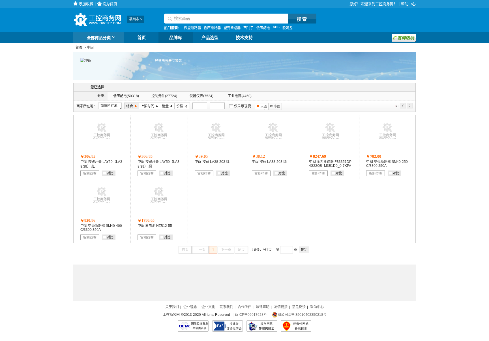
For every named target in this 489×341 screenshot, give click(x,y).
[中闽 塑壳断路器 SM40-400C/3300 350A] (102, 205)
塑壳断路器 (232, 28)
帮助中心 (408, 4)
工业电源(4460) (240, 96)
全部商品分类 (99, 37)
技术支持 (244, 37)
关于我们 (172, 307)
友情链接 (281, 307)
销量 (164, 106)
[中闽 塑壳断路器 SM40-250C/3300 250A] (387, 141)
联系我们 (226, 307)
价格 (179, 106)
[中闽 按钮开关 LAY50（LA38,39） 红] (102, 141)
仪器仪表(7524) (201, 96)
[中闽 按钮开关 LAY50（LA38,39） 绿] (159, 141)
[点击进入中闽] (82, 61)
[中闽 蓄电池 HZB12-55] (159, 205)
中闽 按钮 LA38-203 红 (212, 162)
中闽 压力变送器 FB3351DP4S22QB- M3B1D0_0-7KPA (330, 164)
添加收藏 (86, 4)
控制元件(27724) (164, 96)
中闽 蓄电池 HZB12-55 (155, 226)
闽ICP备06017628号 (251, 315)
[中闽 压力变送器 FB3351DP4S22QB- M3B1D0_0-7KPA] (330, 141)
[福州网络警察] (261, 326)
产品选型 (209, 37)
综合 (128, 106)
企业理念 (190, 307)
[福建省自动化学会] (227, 326)
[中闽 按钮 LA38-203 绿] (273, 141)
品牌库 (175, 37)
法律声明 (262, 307)
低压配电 (263, 28)
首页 (141, 37)
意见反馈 (299, 307)
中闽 (90, 48)
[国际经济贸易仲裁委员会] (193, 326)
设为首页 (109, 4)
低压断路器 (212, 28)
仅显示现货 (242, 106)
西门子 (248, 28)
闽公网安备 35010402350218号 (302, 315)
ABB (276, 27)
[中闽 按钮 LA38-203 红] (216, 141)
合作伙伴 (244, 307)
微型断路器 (192, 28)
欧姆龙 (287, 28)
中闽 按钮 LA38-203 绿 (269, 162)
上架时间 (146, 106)
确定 (304, 250)
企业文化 (208, 307)
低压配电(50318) (126, 96)
